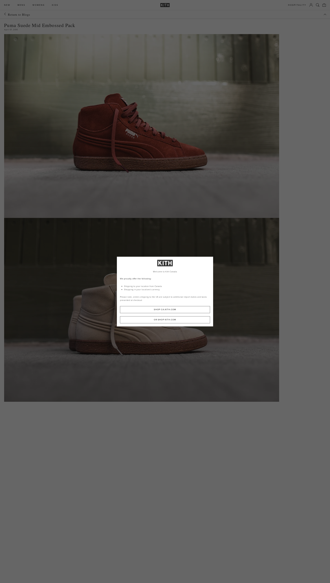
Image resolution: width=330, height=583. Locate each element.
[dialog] (165, 291)
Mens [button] (21, 5)
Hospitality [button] (297, 5)
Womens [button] (38, 5)
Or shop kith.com (165, 319)
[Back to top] (325, 14)
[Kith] (165, 5)
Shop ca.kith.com (165, 309)
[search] (317, 5)
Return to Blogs (19, 14)
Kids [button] (55, 5)
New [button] (7, 5)
